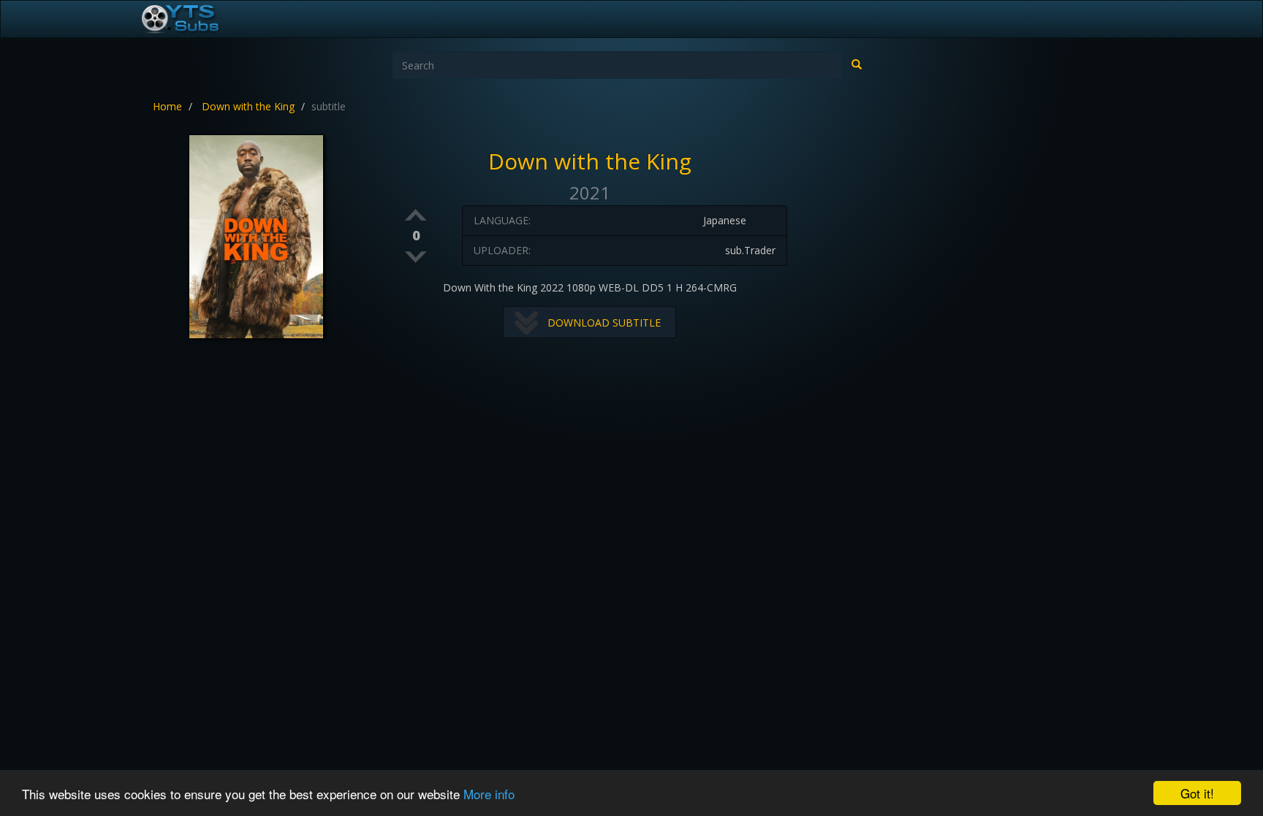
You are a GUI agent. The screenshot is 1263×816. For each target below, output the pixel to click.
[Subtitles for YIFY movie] (196, 19)
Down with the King (248, 106)
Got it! (1197, 793)
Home (167, 106)
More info (489, 794)
